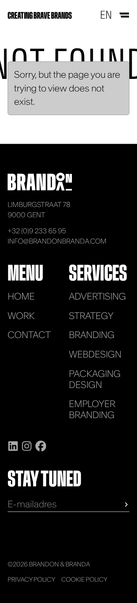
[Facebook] (40, 445)
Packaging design (95, 379)
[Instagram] (26, 445)
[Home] (40, 180)
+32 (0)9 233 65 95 (37, 230)
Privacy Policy (31, 579)
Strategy (91, 315)
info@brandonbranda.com (57, 241)
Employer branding (92, 409)
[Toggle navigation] (123, 15)
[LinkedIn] (13, 445)
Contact (29, 334)
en (106, 15)
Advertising (97, 296)
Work (21, 315)
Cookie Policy (84, 579)
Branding (92, 334)
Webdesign (95, 354)
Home (21, 296)
